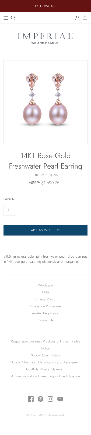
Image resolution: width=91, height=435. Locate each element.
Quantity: (9, 199)
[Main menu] (6, 18)
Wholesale (45, 285)
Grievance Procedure (45, 306)
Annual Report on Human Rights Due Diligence (45, 376)
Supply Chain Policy (45, 355)
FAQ (45, 292)
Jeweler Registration (46, 313)
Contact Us (45, 320)
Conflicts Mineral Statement (45, 369)
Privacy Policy (45, 299)
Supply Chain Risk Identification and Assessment (45, 362)
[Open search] (13, 18)
